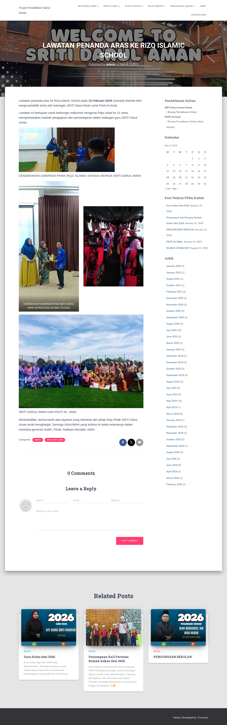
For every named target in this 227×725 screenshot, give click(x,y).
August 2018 (173, 452)
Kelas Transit (156, 6)
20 (180, 177)
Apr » (175, 188)
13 (180, 171)
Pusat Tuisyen (133, 6)
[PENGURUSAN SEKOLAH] (178, 627)
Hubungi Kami (198, 15)
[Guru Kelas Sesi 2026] (48, 627)
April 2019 (171, 407)
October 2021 (173, 285)
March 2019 (172, 413)
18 (167, 177)
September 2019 (175, 375)
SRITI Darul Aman (87, 6)
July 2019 (171, 388)
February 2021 (174, 291)
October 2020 (173, 311)
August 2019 (173, 381)
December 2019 (174, 356)
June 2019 (171, 394)
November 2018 (174, 433)
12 (174, 171)
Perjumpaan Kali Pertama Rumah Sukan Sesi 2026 (109, 659)
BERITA (38, 440)
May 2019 (171, 400)
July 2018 (171, 458)
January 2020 (173, 349)
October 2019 (173, 368)
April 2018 (171, 471)
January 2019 (173, 420)
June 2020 (171, 336)
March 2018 (172, 478)
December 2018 (174, 426)
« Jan (167, 188)
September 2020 (175, 317)
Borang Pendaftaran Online (182, 112)
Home (203, 6)
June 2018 (171, 465)
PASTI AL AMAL (174, 241)
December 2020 (174, 298)
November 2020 (174, 304)
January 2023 (173, 272)
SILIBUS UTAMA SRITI (178, 248)
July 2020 (171, 330)
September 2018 (175, 446)
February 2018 (174, 484)
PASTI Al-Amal (111, 6)
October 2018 (173, 439)
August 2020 (173, 323)
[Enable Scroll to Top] (220, 718)
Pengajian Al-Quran (181, 6)
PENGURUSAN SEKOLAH (180, 229)
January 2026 (173, 266)
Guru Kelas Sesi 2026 (177, 205)
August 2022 (173, 278)
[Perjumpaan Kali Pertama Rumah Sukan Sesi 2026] (113, 627)
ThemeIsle (202, 717)
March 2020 (172, 343)
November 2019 (174, 362)
